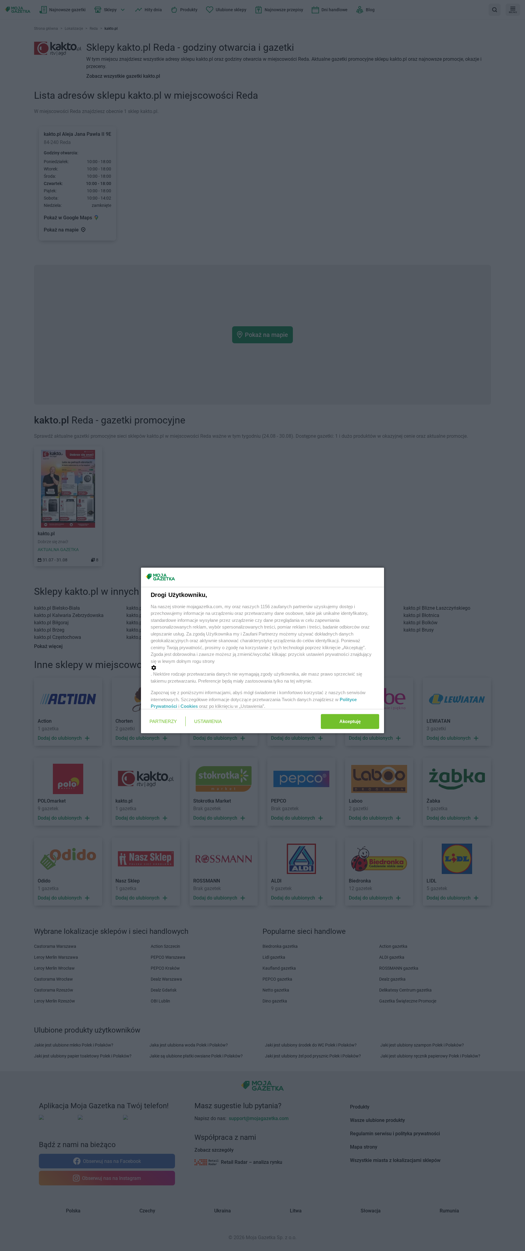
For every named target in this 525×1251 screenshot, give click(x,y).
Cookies (189, 706)
